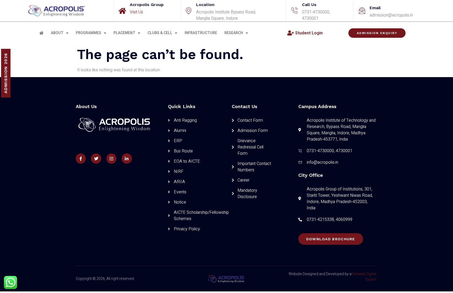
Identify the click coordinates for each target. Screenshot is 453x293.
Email (375, 7)
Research (233, 33)
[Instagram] (111, 158)
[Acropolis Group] (122, 10)
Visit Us (136, 12)
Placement (124, 33)
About (57, 33)
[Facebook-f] (81, 158)
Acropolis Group (147, 4)
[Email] (362, 10)
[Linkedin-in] (127, 158)
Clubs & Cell (160, 33)
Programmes (88, 33)
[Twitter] (96, 158)
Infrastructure (201, 33)
